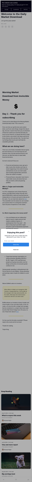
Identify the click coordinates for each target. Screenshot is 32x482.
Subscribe (16, 244)
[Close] (28, 231)
